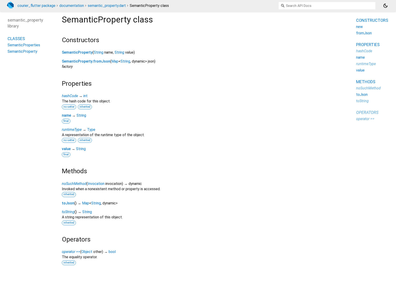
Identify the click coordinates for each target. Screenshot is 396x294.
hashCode (70, 96)
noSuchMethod (74, 183)
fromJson (364, 33)
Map (114, 61)
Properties (368, 44)
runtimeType (72, 129)
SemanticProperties (24, 45)
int (85, 96)
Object (86, 252)
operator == (71, 252)
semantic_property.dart (107, 5)
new (359, 27)
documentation (71, 5)
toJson (68, 203)
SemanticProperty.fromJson (86, 61)
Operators (367, 112)
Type (91, 129)
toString (68, 212)
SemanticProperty (77, 52)
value (66, 149)
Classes (16, 38)
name (66, 115)
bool (112, 252)
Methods (365, 81)
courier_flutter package (36, 5)
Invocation (96, 183)
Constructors (372, 20)
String (98, 52)
